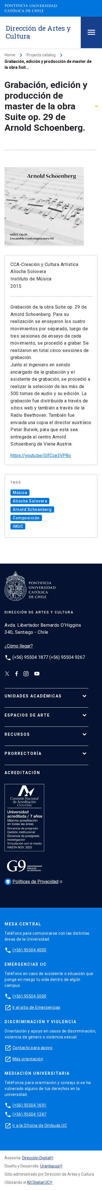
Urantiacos (50, 1166)
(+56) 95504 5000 (29, 996)
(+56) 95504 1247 (29, 1114)
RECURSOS (17, 734)
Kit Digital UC (38, 1182)
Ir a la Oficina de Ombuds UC (39, 1125)
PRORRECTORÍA (23, 753)
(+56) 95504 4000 (29, 950)
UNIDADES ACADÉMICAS (33, 696)
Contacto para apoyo (32, 1047)
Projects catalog (41, 55)
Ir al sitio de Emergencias (36, 1007)
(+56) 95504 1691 (29, 1105)
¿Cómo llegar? (19, 646)
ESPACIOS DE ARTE (27, 715)
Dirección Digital (36, 1158)
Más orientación (27, 1059)
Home (10, 55)
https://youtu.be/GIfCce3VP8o (40, 455)
